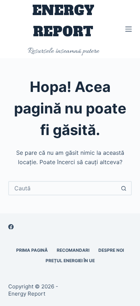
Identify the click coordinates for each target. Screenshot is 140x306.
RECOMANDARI (73, 250)
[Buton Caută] (124, 188)
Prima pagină (32, 250)
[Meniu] (128, 29)
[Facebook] (11, 227)
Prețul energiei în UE (70, 260)
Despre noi (111, 250)
